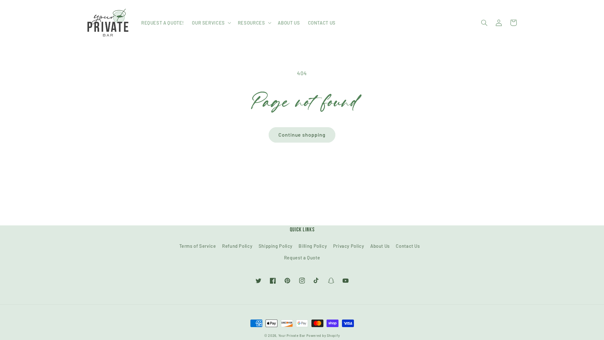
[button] (211, 23)
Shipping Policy (276, 246)
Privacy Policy (348, 246)
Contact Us (408, 246)
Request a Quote (302, 257)
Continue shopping (302, 135)
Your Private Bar (291, 335)
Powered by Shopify (323, 335)
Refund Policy (237, 246)
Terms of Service (197, 246)
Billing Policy (313, 246)
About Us (380, 246)
